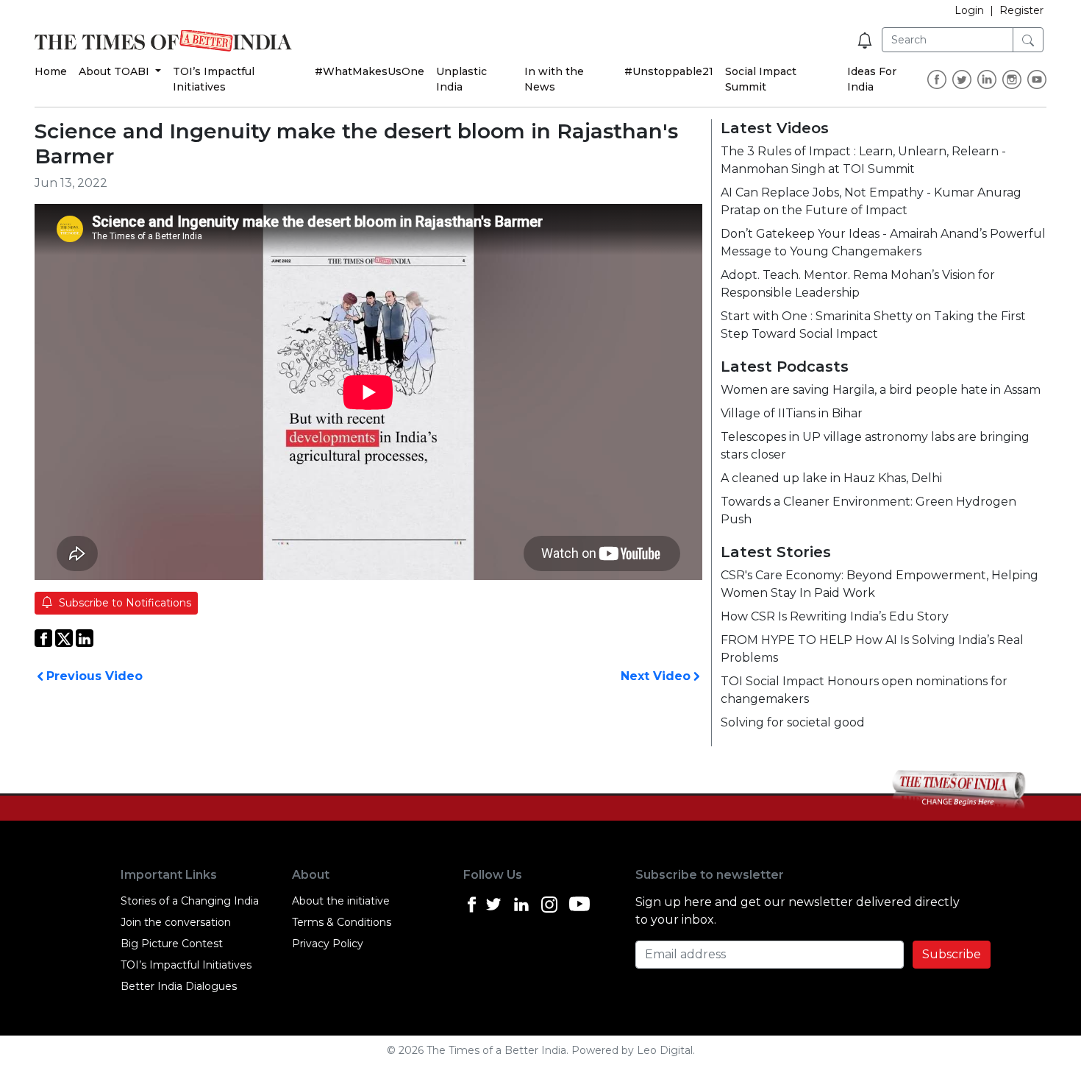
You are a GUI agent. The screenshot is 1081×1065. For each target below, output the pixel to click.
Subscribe (951, 954)
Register (1021, 10)
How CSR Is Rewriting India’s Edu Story (835, 616)
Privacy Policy (327, 943)
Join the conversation (176, 922)
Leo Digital (665, 1050)
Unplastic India (461, 79)
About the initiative (341, 900)
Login (969, 10)
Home (51, 71)
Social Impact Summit (760, 79)
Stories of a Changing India (190, 900)
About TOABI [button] (115, 71)
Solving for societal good (793, 722)
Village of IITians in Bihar (792, 413)
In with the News (554, 79)
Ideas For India (871, 79)
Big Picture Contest (172, 943)
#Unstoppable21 (668, 71)
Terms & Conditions (341, 922)
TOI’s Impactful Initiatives (213, 79)
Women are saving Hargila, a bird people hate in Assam (881, 390)
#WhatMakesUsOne (369, 71)
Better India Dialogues (179, 986)
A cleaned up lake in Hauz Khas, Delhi (831, 478)
